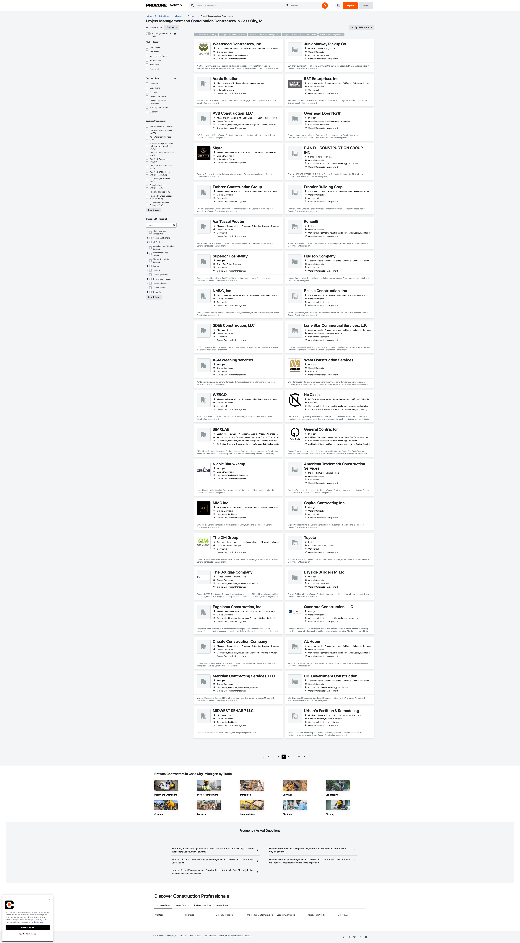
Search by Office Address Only (162, 34)
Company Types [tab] (163, 905)
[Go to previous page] (263, 757)
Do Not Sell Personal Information (231, 936)
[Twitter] (354, 937)
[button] (147, 47)
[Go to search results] (174, 225)
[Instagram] (360, 937)
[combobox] (305, 5)
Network (176, 5)
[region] (27, 918)
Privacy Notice (195, 936)
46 (299, 756)
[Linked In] (344, 937)
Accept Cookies (27, 927)
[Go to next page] (304, 757)
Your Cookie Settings (27, 934)
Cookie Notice (38, 922)
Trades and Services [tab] (202, 905)
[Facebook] (349, 937)
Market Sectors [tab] (182, 905)
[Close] (50, 899)
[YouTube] (366, 937)
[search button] (325, 5)
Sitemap (248, 936)
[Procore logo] (156, 5)
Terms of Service (209, 936)
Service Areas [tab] (222, 905)
